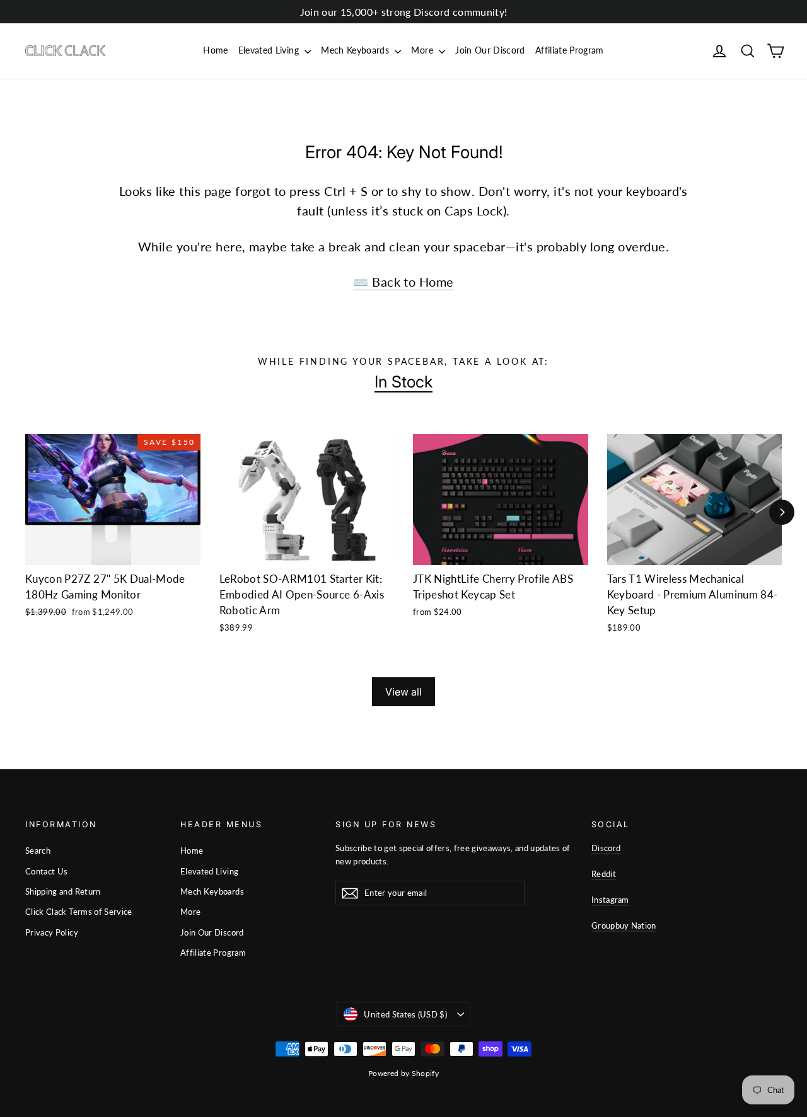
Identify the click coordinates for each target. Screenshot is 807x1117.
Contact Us (46, 871)
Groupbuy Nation (623, 925)
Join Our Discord (490, 50)
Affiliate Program (569, 50)
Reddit (603, 874)
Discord (605, 848)
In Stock (403, 381)
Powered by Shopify (403, 1073)
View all (403, 691)
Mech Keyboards (356, 50)
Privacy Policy (51, 932)
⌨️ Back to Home (403, 282)
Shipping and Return (63, 891)
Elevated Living (270, 50)
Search (37, 850)
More (423, 50)
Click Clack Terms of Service (78, 912)
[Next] (781, 512)
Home (215, 50)
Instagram (610, 900)
